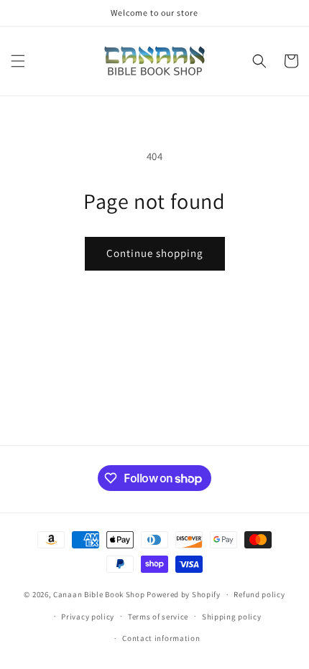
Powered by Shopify (184, 594)
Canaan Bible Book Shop (98, 594)
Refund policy (259, 594)
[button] (18, 61)
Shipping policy (232, 617)
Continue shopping (154, 253)
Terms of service (158, 617)
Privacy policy (87, 617)
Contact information (161, 638)
